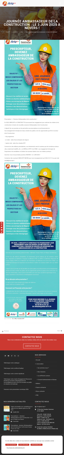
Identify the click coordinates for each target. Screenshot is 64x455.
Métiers (38, 383)
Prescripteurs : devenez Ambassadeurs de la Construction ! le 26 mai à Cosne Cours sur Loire (21, 427)
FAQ (37, 395)
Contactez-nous (32, 346)
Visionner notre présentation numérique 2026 (16, 389)
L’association (39, 364)
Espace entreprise (41, 387)
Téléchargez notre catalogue (11, 363)
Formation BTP (20, 318)
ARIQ (15, 318)
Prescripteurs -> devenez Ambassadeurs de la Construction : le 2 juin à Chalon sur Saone (21, 417)
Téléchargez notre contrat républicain (14, 373)
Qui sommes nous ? (43, 368)
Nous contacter (40, 391)
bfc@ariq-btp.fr (41, 406)
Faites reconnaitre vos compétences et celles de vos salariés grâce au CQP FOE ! (21, 408)
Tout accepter (11, 444)
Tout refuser (24, 444)
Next (58, 331)
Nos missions (41, 372)
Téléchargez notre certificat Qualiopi (14, 368)
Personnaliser (36, 444)
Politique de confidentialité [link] (16, 447)
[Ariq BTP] (9, 3)
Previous (6, 331)
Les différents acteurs (44, 375)
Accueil (38, 360)
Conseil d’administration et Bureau (47, 379)
